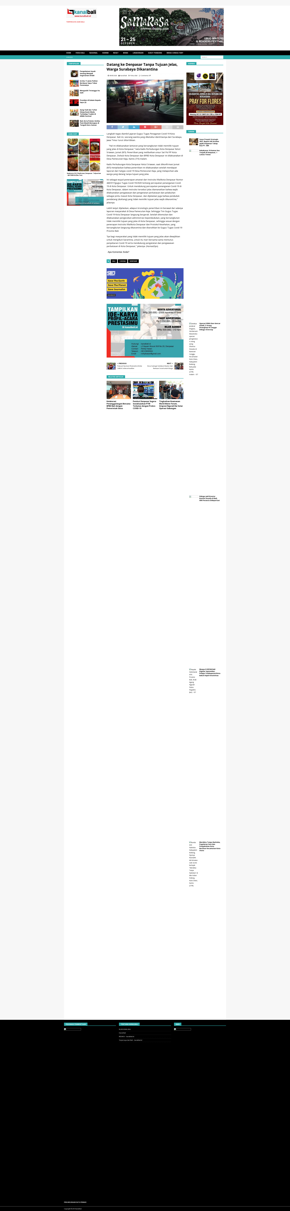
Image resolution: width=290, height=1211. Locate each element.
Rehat (115, 53)
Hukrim (105, 53)
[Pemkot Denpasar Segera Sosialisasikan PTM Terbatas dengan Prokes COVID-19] (145, 390)
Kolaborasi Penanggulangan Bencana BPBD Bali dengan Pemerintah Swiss (118, 405)
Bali (113, 261)
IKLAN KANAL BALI (125, 1029)
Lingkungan (138, 53)
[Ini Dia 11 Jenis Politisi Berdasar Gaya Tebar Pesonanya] (74, 83)
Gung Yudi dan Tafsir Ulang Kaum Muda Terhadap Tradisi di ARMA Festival (88, 113)
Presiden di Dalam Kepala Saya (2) (90, 101)
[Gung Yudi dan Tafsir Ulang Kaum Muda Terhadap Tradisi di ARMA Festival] (74, 112)
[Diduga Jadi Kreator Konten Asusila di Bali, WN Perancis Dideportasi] (193, 580)
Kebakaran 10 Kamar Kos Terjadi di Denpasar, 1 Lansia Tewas (209, 152)
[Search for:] (212, 57)
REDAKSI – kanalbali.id (126, 1036)
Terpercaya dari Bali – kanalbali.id (130, 1040)
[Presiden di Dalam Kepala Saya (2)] (74, 102)
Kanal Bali (123, 76)
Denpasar (133, 261)
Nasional (93, 53)
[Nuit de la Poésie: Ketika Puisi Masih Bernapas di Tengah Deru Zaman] (74, 123)
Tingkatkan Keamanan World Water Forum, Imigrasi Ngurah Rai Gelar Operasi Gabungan (171, 405)
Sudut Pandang (155, 53)
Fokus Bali (80, 53)
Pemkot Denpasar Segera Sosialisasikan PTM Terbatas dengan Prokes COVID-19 (144, 405)
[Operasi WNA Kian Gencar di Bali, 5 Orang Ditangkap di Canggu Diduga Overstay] (193, 407)
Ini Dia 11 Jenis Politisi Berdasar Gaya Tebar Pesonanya (89, 83)
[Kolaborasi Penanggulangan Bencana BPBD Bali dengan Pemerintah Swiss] (119, 390)
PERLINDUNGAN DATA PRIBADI (75, 1202)
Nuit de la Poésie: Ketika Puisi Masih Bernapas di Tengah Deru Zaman (90, 123)
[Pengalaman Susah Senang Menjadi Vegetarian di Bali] (74, 73)
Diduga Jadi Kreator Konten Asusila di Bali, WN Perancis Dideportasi (209, 498)
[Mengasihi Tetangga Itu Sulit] (74, 93)
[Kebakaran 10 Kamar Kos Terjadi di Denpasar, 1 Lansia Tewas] (193, 234)
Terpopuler (74, 63)
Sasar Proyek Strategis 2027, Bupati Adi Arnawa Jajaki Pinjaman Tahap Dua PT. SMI (209, 142)
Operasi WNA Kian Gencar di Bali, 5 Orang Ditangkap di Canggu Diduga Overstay (209, 326)
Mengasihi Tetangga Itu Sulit (90, 91)
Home (68, 53)
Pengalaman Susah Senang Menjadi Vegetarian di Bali (87, 73)
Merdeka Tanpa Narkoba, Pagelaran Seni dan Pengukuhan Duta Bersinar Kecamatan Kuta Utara (209, 846)
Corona (123, 261)
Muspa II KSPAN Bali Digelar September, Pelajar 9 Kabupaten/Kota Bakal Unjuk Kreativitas (209, 672)
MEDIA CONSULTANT (175, 53)
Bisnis (125, 53)
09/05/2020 (113, 76)
